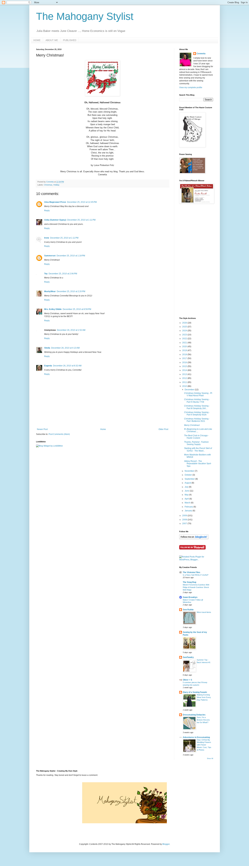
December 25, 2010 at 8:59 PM (77, 309)
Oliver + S (187, 680)
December (190, 389)
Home (103, 429)
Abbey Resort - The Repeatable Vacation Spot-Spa (197, 463)
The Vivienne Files (191, 572)
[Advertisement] (192, 260)
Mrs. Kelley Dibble (53, 309)
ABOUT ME (52, 40)
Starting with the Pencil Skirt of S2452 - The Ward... (198, 449)
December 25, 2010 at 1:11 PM (81, 220)
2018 (185, 354)
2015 (185, 366)
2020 (185, 346)
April (187, 499)
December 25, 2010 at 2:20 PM (71, 291)
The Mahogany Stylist (84, 16)
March (188, 502)
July (187, 487)
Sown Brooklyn (190, 597)
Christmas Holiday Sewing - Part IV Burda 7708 (197, 400)
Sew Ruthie (188, 609)
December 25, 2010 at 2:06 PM (63, 273)
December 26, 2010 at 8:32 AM (67, 366)
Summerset (50, 255)
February (189, 507)
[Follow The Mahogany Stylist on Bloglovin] (194, 538)
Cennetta (201, 53)
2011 (185, 382)
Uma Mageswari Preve (55, 202)
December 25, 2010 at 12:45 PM (82, 202)
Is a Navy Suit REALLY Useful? (195, 575)
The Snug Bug (189, 582)
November (190, 471)
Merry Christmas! (192, 425)
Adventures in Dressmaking (196, 737)
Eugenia (48, 366)
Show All (210, 758)
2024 (185, 330)
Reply (47, 210)
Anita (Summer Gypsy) (55, 220)
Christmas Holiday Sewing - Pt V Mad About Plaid (198, 394)
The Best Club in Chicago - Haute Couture (196, 436)
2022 (185, 338)
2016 (185, 362)
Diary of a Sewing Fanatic (195, 692)
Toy (46, 273)
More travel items (204, 612)
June (187, 491)
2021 (185, 342)
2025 (185, 327)
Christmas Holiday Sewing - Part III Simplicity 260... (197, 407)
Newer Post (42, 429)
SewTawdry (188, 657)
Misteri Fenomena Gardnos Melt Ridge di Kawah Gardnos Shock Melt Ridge (196, 587)
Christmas (48, 185)
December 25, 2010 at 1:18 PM (71, 255)
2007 (185, 523)
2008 (185, 519)
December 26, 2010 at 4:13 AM (65, 348)
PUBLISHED (69, 40)
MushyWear (50, 291)
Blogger (166, 844)
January (189, 510)
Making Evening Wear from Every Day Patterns (204, 697)
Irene (46, 238)
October (188, 475)
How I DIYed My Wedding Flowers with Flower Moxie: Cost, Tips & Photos (204, 745)
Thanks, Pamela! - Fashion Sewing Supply (196, 443)
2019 (185, 350)
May (187, 495)
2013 (185, 374)
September (190, 479)
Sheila (47, 348)
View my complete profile (190, 87)
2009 (185, 515)
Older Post (163, 429)
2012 (185, 378)
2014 (185, 370)
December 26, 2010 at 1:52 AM (71, 330)
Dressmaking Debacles (194, 715)
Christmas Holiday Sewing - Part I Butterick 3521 (197, 420)
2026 (185, 323)
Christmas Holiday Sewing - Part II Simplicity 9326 (197, 413)
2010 (185, 386)
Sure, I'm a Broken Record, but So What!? (203, 719)
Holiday (56, 185)
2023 (185, 334)
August (188, 483)
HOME (36, 40)
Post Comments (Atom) (59, 434)
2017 (185, 358)
